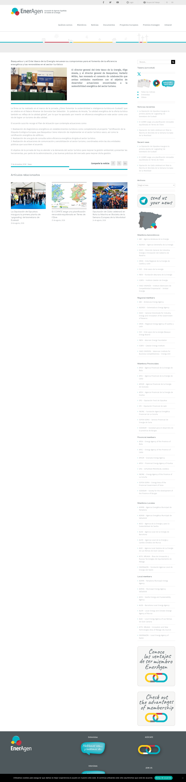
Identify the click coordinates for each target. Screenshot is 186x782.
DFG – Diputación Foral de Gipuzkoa (153, 400)
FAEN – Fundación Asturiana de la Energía (155, 275)
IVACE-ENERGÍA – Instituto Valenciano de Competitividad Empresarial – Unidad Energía (155, 288)
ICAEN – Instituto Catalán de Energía (153, 280)
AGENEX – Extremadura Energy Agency (154, 308)
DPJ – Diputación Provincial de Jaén (153, 406)
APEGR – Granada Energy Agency (152, 458)
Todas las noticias (148, 92)
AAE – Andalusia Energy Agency (151, 302)
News (30, 164)
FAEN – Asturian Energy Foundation (153, 340)
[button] (13, 203)
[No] (182, 778)
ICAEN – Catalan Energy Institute (152, 346)
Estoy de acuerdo (163, 778)
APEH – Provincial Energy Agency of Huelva (156, 463)
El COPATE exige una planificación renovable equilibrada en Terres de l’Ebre (69, 214)
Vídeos (143, 97)
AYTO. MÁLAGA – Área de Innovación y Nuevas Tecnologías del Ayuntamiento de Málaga (155, 559)
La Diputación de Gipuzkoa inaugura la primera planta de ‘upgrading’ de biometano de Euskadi (154, 113)
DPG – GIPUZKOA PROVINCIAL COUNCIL (154, 469)
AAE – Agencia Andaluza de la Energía (154, 239)
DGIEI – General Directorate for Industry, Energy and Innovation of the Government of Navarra (155, 315)
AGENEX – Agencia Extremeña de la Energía (156, 245)
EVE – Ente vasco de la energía (151, 269)
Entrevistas (145, 95)
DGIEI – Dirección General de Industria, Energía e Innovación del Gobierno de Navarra (154, 252)
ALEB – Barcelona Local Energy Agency (154, 605)
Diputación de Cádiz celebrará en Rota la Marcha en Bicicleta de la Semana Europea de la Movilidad (109, 214)
